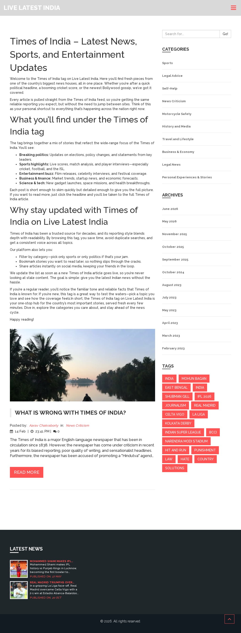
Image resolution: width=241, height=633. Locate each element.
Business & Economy (178, 152)
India (200, 387)
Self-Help (169, 88)
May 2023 (169, 310)
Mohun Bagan (194, 378)
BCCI (213, 432)
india (169, 378)
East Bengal (176, 387)
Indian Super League (183, 432)
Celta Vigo (174, 414)
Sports (167, 63)
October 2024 (173, 272)
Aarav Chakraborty (43, 425)
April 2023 (170, 323)
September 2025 (175, 259)
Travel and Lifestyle (178, 139)
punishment (205, 450)
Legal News (171, 164)
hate (185, 459)
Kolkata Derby (178, 423)
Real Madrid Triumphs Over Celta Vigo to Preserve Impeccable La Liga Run (51, 582)
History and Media (176, 126)
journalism (175, 405)
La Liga (199, 414)
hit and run (175, 450)
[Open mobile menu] (234, 7)
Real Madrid (205, 405)
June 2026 (170, 209)
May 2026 (169, 221)
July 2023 (169, 297)
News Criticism (77, 425)
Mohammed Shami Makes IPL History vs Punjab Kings (50, 561)
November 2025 (174, 234)
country (205, 459)
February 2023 (173, 348)
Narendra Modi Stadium (186, 441)
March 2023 (171, 335)
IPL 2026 (204, 396)
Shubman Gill (177, 396)
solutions (174, 468)
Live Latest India (32, 7)
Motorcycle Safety (176, 114)
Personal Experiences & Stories (187, 177)
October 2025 (173, 247)
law (169, 459)
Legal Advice (172, 76)
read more (26, 472)
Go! (225, 34)
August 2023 (171, 285)
